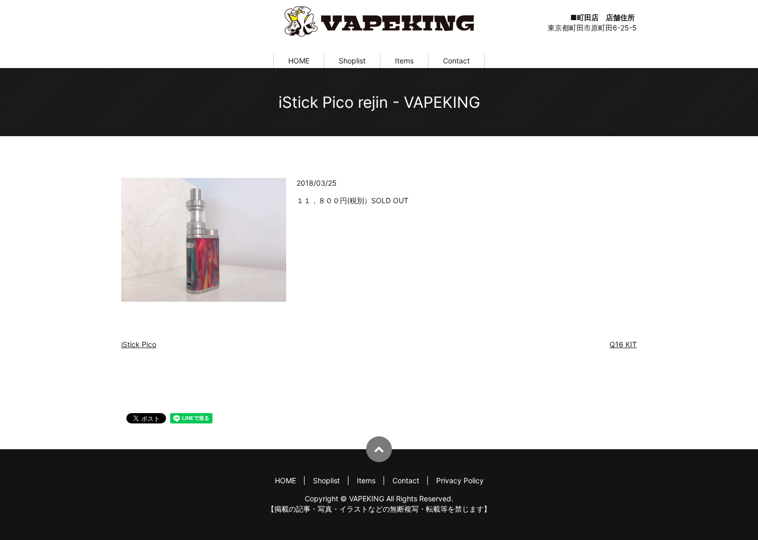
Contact (456, 60)
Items (404, 60)
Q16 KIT (623, 344)
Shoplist (352, 60)
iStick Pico (138, 344)
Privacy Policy (460, 480)
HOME (298, 60)
